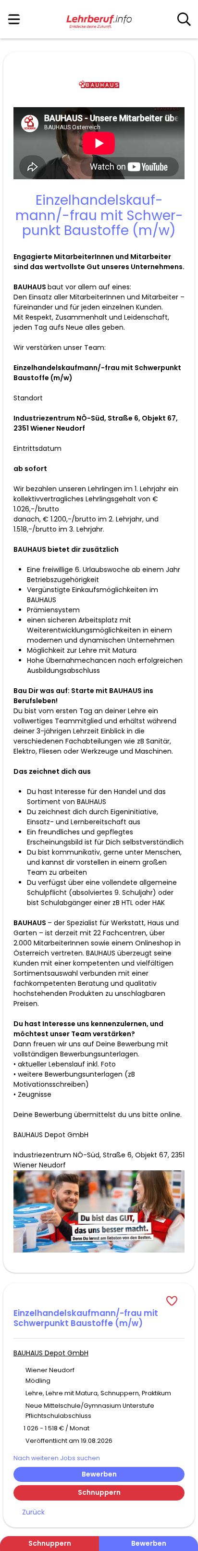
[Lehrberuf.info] (98, 20)
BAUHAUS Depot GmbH (50, 1353)
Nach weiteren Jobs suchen (56, 1458)
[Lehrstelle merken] (99, 1300)
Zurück (33, 1512)
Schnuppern (99, 1492)
